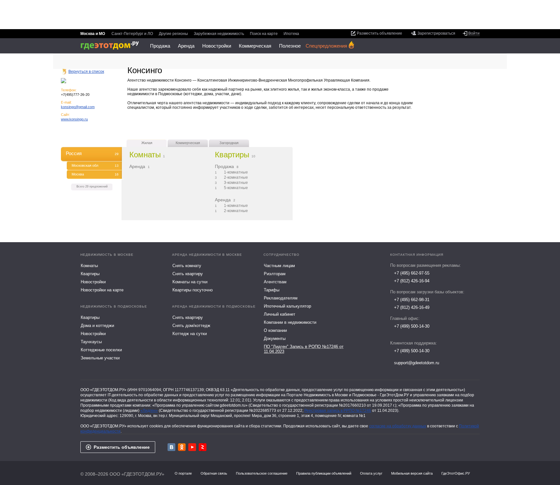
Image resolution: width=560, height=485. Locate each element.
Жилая (146, 143)
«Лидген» (149, 410)
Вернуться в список (86, 71)
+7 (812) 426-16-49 (411, 307)
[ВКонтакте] (171, 447)
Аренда (186, 46)
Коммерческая (255, 46)
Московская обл (95, 165)
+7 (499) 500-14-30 (411, 326)
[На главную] (112, 45)
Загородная (229, 143)
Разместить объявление (122, 447)
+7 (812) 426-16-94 (411, 280)
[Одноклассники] (182, 447)
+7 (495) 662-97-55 (411, 273)
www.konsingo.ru (74, 119)
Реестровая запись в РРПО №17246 (337, 410)
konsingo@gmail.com (78, 107)
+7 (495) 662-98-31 (411, 299)
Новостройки (216, 46)
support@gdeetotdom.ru (416, 362)
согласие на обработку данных (397, 426)
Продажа (160, 46)
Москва (95, 174)
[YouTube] (192, 447)
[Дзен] (202, 447)
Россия (92, 153)
